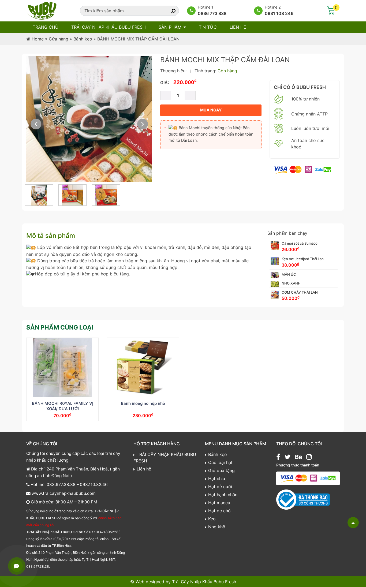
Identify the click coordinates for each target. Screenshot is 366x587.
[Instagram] (309, 457)
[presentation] (36, 124)
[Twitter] (287, 457)
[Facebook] (278, 457)
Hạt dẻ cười (220, 486)
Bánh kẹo (82, 39)
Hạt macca (219, 502)
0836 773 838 (212, 13)
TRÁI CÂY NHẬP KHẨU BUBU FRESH (108, 27)
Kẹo (212, 518)
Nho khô (216, 526)
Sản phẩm (170, 27)
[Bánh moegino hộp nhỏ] (143, 367)
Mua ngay (211, 110)
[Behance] (298, 457)
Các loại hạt (220, 462)
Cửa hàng (58, 39)
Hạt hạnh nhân (222, 494)
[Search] (169, 11)
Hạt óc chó (219, 510)
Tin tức (208, 27)
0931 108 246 (279, 13)
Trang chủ (45, 27)
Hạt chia (216, 478)
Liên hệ (238, 27)
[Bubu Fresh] (42, 10)
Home (38, 39)
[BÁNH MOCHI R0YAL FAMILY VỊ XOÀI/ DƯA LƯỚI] (62, 367)
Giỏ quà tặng (221, 470)
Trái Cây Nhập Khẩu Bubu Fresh (204, 581)
